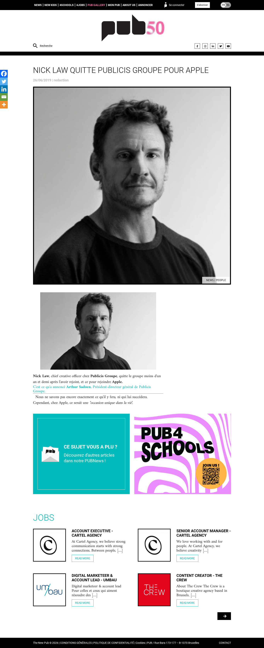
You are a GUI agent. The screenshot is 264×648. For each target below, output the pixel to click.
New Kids (50, 5)
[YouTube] (228, 46)
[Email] (4, 97)
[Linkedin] (4, 89)
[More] (4, 104)
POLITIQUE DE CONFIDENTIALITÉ (113, 642)
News (38, 5)
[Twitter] (220, 46)
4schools (67, 5)
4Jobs (80, 5)
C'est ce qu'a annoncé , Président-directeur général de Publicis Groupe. (92, 389)
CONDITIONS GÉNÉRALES (76, 642)
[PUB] (133, 31)
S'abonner (202, 4)
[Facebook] (197, 46)
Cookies (140, 642)
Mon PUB (114, 5)
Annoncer (145, 5)
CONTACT (225, 642)
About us (129, 5)
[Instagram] (205, 46)
